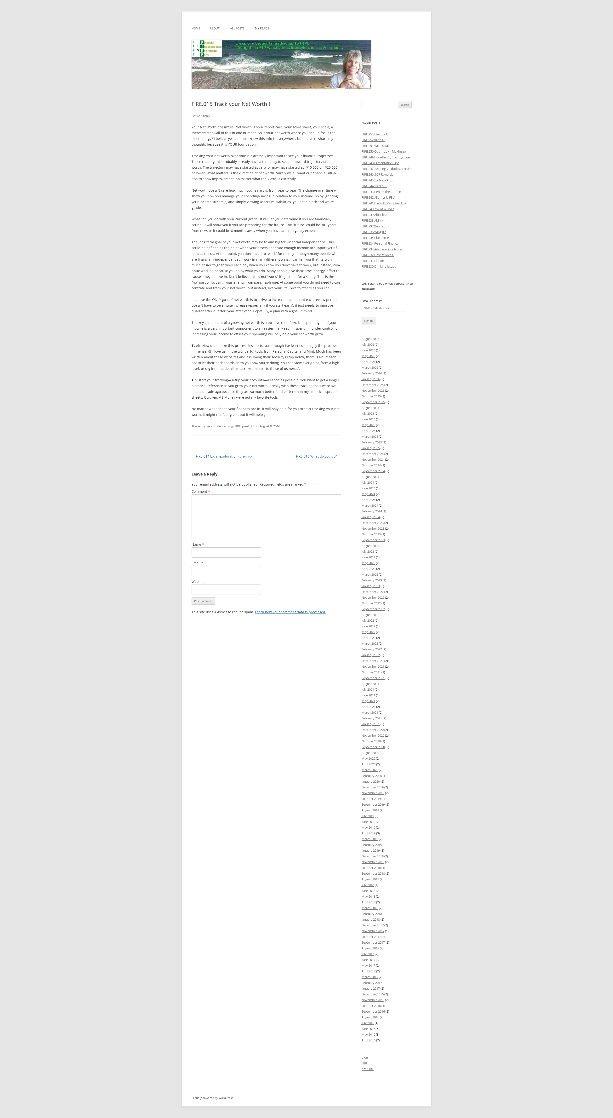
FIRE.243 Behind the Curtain (381, 191)
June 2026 (368, 350)
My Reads (262, 28)
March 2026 (370, 367)
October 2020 (371, 741)
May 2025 (368, 425)
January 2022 (371, 655)
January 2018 (371, 919)
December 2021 (373, 661)
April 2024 (368, 500)
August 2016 (370, 1017)
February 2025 (372, 442)
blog (230, 426)
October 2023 (371, 534)
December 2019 (373, 787)
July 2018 (368, 885)
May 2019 (368, 827)
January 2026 (371, 379)
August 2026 (370, 339)
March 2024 (370, 505)
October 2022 (371, 603)
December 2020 (373, 730)
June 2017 (368, 959)
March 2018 (370, 908)
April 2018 (368, 902)
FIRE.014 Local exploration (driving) (222, 456)
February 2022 (372, 649)
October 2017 (371, 937)
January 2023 (371, 586)
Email (197, 563)
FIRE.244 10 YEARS (374, 186)
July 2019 (368, 816)
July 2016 (368, 1023)
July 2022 (368, 620)
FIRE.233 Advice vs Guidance (382, 249)
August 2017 (370, 948)
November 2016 (373, 1000)
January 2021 (371, 724)
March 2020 (370, 770)
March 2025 (370, 436)
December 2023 (373, 523)
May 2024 (368, 494)
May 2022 (368, 632)
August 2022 (370, 615)
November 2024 (373, 459)
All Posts (237, 28)
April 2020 (368, 764)
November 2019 (373, 793)
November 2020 (373, 735)
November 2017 (373, 931)
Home (196, 28)
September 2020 (373, 747)
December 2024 (373, 454)
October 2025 (371, 396)
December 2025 (373, 385)
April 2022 (368, 638)
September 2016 (373, 1011)
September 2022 (373, 609)
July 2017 (368, 954)
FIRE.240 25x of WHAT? (378, 209)
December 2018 (373, 856)
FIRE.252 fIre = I (373, 140)
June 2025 (368, 419)
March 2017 (370, 977)
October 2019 (371, 799)
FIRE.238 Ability (372, 220)
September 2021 (373, 678)
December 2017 (373, 925)
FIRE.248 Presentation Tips (380, 163)
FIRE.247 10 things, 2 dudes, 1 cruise (387, 168)
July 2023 (368, 551)
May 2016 (368, 1034)
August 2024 (370, 477)
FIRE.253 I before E (375, 134)
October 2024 (371, 465)
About (215, 28)
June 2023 (368, 557)
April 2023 (368, 569)
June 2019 (368, 822)
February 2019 (372, 845)
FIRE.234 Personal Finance (380, 243)
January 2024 (371, 517)
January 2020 (371, 781)
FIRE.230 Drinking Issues (379, 266)
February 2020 (372, 776)
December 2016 (373, 994)
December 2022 (373, 592)
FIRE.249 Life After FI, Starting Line (386, 157)
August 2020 (370, 753)
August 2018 (370, 879)
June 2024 (368, 488)
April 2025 (368, 431)
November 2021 (373, 666)
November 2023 (373, 528)
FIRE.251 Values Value (377, 145)
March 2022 (370, 643)
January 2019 (371, 850)
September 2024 (373, 471)
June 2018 (368, 891)
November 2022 (373, 597)
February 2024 (372, 511)
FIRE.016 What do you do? (318, 456)
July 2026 (368, 344)
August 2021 (370, 684)
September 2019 (373, 804)
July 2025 (368, 413)
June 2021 (368, 695)
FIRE (237, 426)
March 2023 (370, 574)
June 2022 (368, 626)
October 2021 (371, 672)
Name (198, 544)
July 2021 (368, 689)
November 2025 (373, 390)
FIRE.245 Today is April (377, 180)
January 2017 (371, 988)
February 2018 (372, 914)
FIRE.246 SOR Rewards (377, 174)
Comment (201, 491)
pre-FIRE (248, 426)
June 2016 (368, 1028)
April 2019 (368, 833)
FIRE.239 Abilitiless (374, 214)
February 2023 (372, 580)
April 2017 (368, 971)
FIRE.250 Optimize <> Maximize (384, 151)
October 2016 (371, 1005)
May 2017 (368, 965)
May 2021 (368, 701)
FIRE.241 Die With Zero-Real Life (384, 203)
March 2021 (370, 712)
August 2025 (370, 408)
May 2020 (368, 758)
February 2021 (372, 718)
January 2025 (371, 448)
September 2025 (373, 402)
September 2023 (373, 540)
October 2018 (371, 868)
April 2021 (368, 707)
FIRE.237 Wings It (374, 226)
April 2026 (368, 362)
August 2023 (370, 546)
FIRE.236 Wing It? (374, 232)
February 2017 (372, 982)
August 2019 (370, 810)
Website (198, 581)
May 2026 (368, 356)
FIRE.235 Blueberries (376, 237)
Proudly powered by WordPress (212, 1098)
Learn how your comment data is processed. (290, 612)
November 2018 (373, 862)
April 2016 (368, 1040)
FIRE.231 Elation (373, 260)
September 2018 (373, 873)
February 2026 (372, 373)
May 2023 (368, 563)
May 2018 (368, 896)
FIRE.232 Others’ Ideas (378, 255)
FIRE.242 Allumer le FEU (378, 197)
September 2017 (373, 942)
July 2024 (368, 482)
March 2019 (370, 839)
